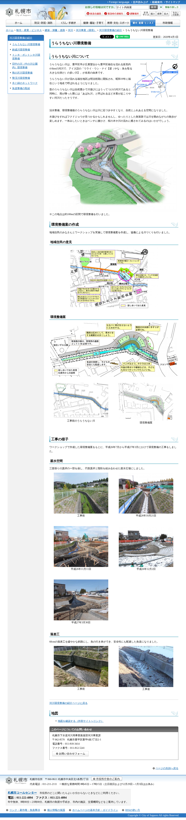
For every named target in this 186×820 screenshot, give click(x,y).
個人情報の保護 (56, 810)
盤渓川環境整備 (21, 77)
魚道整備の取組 (21, 88)
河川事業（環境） (86, 30)
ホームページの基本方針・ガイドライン (95, 810)
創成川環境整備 (21, 49)
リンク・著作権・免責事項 (24, 810)
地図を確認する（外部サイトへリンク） (81, 721)
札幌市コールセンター (22, 792)
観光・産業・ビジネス (29, 30)
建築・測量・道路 (55, 30)
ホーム (9, 30)
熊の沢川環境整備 (22, 72)
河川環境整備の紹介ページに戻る (68, 703)
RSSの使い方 (132, 810)
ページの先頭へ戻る (166, 768)
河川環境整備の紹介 (110, 30)
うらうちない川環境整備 (26, 44)
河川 (70, 30)
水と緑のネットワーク (25, 83)
